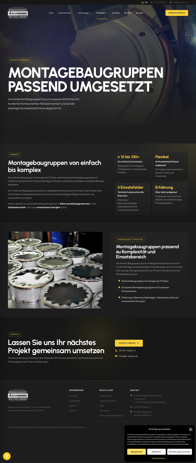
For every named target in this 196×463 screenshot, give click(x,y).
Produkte (73, 396)
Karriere (72, 405)
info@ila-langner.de (180, 2)
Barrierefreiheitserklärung (111, 415)
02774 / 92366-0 (160, 2)
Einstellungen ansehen (180, 451)
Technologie (74, 401)
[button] (190, 429)
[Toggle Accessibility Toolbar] (7, 456)
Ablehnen (156, 451)
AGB (102, 405)
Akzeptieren (136, 451)
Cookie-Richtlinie (158, 458)
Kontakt (72, 410)
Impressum (105, 410)
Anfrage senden (176, 13)
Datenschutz (105, 396)
